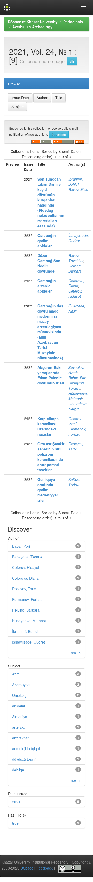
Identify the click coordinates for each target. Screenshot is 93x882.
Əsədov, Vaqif (75, 421)
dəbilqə (18, 769)
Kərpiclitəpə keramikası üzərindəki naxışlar (48, 426)
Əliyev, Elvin (78, 189)
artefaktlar (20, 737)
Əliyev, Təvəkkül (75, 258)
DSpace (26, 868)
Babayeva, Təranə (77, 385)
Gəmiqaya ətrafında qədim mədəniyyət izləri (47, 490)
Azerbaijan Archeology (32, 26)
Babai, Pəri (77, 377)
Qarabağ (19, 695)
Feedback (44, 868)
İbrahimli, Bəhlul (75, 181)
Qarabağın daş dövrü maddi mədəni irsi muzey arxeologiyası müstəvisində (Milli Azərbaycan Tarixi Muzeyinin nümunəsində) (50, 331)
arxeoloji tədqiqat (26, 748)
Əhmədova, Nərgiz (78, 406)
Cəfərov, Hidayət (75, 293)
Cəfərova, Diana (76, 283)
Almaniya (19, 716)
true (15, 823)
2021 (16, 801)
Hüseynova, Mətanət (78, 396)
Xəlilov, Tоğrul (74, 482)
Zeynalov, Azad (76, 370)
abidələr (18, 705)
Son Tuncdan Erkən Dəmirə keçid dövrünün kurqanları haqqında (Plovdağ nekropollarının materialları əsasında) (50, 202)
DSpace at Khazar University (33, 21)
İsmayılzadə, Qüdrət (78, 238)
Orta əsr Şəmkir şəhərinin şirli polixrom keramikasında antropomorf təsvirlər (50, 456)
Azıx (15, 674)
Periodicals (73, 21)
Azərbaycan (22, 684)
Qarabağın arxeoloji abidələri (46, 286)
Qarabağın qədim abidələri (46, 240)
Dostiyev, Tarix (75, 446)
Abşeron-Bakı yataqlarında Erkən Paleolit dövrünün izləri (50, 375)
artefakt (18, 727)
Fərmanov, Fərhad (77, 431)
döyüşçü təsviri (24, 759)
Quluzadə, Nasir (76, 308)
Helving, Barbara (75, 268)
